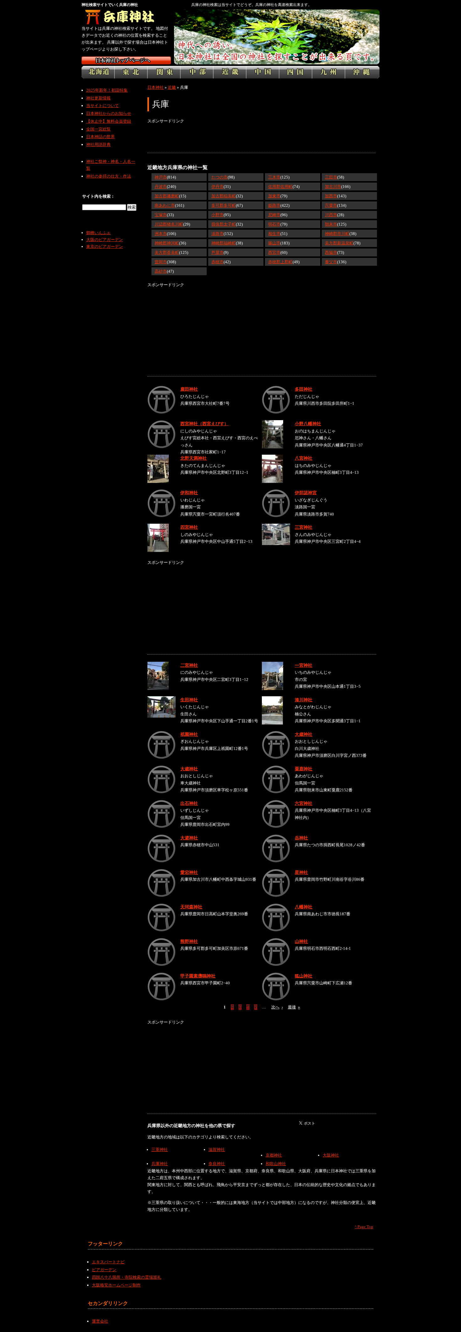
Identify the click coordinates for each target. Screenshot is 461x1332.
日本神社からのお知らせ (108, 113)
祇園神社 (189, 734)
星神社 (301, 872)
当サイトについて (102, 105)
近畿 (229, 72)
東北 (130, 72)
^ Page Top (364, 1226)
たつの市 (219, 177)
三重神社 (159, 1149)
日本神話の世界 (100, 136)
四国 (295, 72)
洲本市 (161, 233)
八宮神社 (303, 458)
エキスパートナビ (108, 1262)
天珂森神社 (191, 906)
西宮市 (274, 252)
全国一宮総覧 (98, 129)
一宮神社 (303, 665)
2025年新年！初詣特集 (107, 90)
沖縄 (362, 72)
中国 (262, 72)
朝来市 (331, 224)
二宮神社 (189, 665)
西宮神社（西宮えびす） (204, 423)
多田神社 (303, 389)
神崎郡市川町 (337, 233)
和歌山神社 (276, 1163)
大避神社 (189, 837)
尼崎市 (274, 214)
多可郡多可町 (223, 205)
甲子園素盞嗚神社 (197, 975)
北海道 (98, 72)
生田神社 (189, 699)
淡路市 (217, 233)
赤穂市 (217, 261)
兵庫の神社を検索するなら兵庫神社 (126, 17)
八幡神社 (303, 906)
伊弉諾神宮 (306, 492)
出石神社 (189, 803)
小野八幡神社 (308, 423)
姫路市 (274, 205)
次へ (277, 1007)
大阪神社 (331, 1155)
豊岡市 (161, 261)
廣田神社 (189, 389)
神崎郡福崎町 (223, 243)
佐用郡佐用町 (280, 186)
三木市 (274, 177)
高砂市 (161, 271)
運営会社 (100, 1321)
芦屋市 (217, 252)
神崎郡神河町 (167, 243)
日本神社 (155, 87)
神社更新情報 (98, 98)
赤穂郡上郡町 (280, 261)
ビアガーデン (104, 1269)
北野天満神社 (193, 458)
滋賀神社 (217, 1149)
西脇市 (331, 252)
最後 (294, 1007)
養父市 (331, 261)
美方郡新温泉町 (339, 243)
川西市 (331, 214)
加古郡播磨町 (167, 196)
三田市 (331, 177)
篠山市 (274, 243)
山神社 (301, 941)
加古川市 (333, 186)
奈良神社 (217, 1163)
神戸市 (161, 177)
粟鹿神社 (303, 768)
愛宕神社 (189, 872)
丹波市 (161, 186)
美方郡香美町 (167, 252)
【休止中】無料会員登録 (108, 121)
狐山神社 (303, 975)
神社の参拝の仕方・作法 (108, 176)
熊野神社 (189, 941)
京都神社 (274, 1155)
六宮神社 (303, 803)
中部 (196, 72)
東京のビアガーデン (104, 246)
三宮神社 (303, 527)
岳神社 (301, 837)
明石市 (274, 224)
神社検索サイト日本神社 (126, 60)
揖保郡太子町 (223, 224)
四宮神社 (189, 527)
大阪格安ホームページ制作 (116, 1285)
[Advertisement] (261, 139)
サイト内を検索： (98, 196)
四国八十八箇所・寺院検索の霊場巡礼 (126, 1277)
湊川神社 (303, 699)
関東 (163, 72)
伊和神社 (189, 492)
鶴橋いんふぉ (98, 232)
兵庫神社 (159, 1163)
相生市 (274, 233)
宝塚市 (161, 214)
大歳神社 (303, 734)
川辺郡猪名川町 (169, 224)
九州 (328, 72)
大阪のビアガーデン (104, 239)
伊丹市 (217, 186)
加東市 (274, 196)
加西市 (331, 196)
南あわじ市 (165, 205)
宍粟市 (331, 205)
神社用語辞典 (98, 144)
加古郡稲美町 (223, 196)
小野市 (217, 214)
